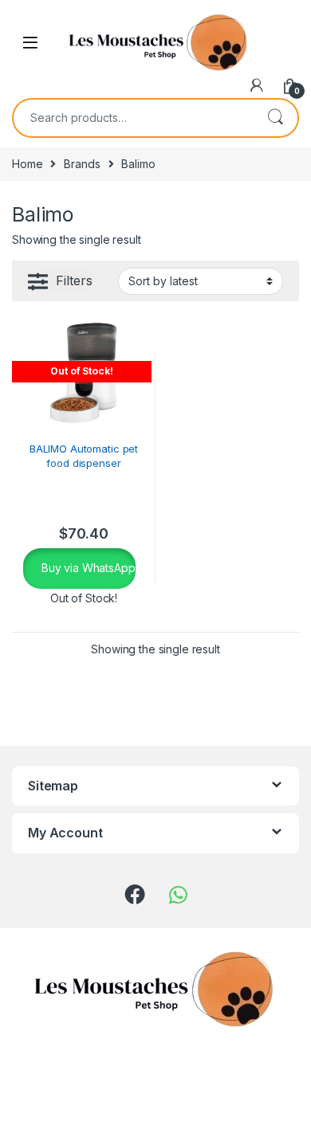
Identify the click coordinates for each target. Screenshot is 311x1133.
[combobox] (133, 118)
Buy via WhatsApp (87, 567)
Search (275, 118)
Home (27, 164)
